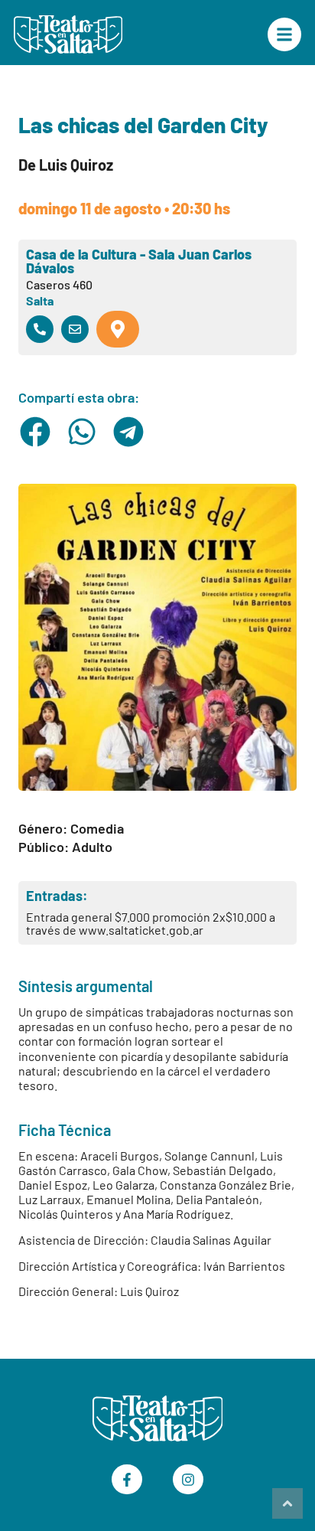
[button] (35, 431)
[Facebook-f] (127, 1479)
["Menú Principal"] (284, 34)
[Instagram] (188, 1479)
